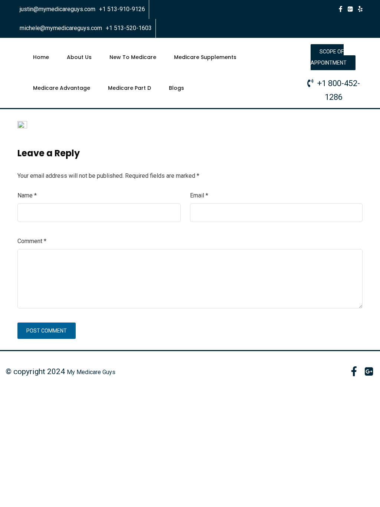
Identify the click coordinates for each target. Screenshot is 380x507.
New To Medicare (132, 57)
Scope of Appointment (329, 57)
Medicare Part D (129, 88)
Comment (31, 241)
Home (41, 57)
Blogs (176, 88)
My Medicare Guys (91, 372)
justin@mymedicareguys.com (57, 9)
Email (199, 195)
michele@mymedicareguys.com (61, 28)
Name (27, 195)
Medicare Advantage (61, 88)
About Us (79, 57)
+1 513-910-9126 (122, 9)
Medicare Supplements (205, 57)
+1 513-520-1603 (129, 28)
